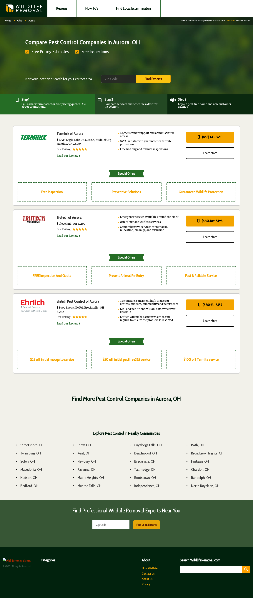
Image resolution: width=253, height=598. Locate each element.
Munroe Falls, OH (89, 486)
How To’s (91, 8)
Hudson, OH (28, 477)
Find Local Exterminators (134, 8)
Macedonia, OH (31, 469)
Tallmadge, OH (145, 469)
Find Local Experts (147, 525)
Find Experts (153, 79)
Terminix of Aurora (70, 133)
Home (8, 20)
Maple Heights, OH (90, 477)
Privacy (146, 584)
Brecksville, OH (144, 461)
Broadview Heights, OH (207, 453)
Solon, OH (27, 461)
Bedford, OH (29, 486)
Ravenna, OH (86, 469)
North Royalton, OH (205, 486)
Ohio (19, 20)
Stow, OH (84, 445)
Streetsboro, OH (32, 445)
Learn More (230, 20)
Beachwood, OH (145, 453)
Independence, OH (147, 486)
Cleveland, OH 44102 (71, 224)
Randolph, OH (201, 477)
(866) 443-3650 (212, 137)
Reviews (61, 8)
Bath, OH (197, 445)
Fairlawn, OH (200, 461)
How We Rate (149, 568)
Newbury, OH (86, 461)
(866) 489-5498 (212, 221)
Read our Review (67, 156)
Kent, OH (83, 453)
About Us (147, 579)
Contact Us (148, 574)
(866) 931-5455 (212, 305)
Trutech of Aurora (69, 217)
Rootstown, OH (145, 477)
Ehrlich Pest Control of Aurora (78, 301)
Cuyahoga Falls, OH (148, 445)
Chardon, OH (200, 469)
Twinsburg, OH (30, 453)
